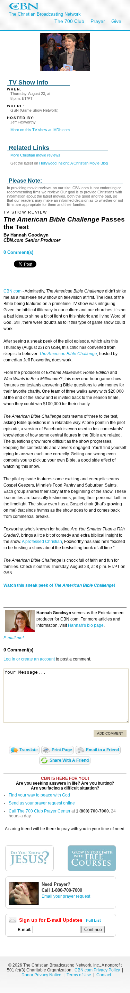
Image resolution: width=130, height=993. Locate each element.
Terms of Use (79, 974)
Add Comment (110, 733)
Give (116, 21)
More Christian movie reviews (35, 155)
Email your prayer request (66, 896)
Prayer (97, 21)
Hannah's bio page (86, 625)
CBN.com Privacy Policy (97, 970)
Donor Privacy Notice (41, 974)
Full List (93, 920)
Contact (103, 974)
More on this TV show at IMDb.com (40, 130)
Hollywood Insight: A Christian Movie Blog (73, 163)
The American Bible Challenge (68, 353)
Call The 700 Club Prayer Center (39, 811)
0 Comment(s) (18, 252)
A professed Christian (42, 541)
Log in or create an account (29, 659)
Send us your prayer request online (42, 803)
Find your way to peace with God (39, 795)
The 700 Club (69, 21)
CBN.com (12, 291)
